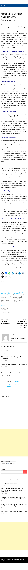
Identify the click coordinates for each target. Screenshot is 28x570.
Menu (4, 5)
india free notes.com (14, 559)
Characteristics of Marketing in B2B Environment (14, 364)
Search (3, 469)
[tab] (4, 479)
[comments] (17, 479)
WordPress (3, 561)
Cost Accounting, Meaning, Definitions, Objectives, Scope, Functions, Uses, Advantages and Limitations (13, 497)
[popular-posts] (4, 479)
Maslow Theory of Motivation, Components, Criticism (14, 511)
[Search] (25, 472)
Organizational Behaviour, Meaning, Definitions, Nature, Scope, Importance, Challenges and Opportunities (12, 490)
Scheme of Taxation (6, 351)
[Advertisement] (14, 442)
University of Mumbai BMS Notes (9, 483)
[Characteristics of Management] (7, 309)
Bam (9, 561)
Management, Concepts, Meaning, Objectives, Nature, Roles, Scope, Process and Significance (14, 505)
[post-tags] (24, 479)
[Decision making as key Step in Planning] (19, 297)
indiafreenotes (8, 20)
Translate (12, 463)
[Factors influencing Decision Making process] (7, 297)
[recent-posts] (10, 479)
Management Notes (5, 11)
